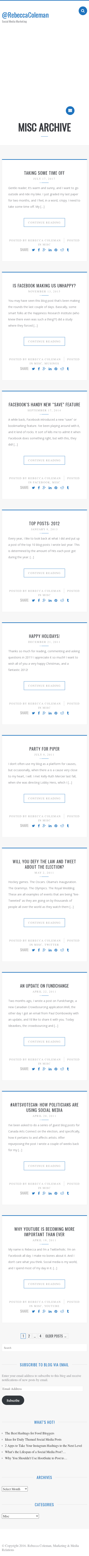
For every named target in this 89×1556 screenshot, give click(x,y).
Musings (51, 363)
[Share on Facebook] (39, 250)
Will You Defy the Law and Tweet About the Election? (44, 864)
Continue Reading (44, 222)
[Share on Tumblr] (68, 250)
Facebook (41, 482)
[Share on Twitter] (33, 250)
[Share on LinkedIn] (50, 250)
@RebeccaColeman (25, 15)
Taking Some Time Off (44, 173)
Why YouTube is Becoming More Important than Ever (44, 1231)
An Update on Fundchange (44, 986)
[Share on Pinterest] (55, 250)
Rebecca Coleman (44, 240)
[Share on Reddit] (62, 250)
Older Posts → (56, 1336)
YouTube (52, 1306)
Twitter (51, 945)
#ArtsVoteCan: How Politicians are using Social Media (44, 1107)
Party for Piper (44, 749)
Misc (47, 244)
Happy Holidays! (44, 636)
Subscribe (13, 1400)
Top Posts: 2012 (44, 523)
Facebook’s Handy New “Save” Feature (44, 404)
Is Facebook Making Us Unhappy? (44, 285)
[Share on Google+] (44, 250)
